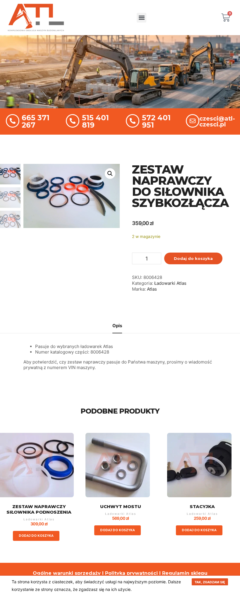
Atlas (152, 289)
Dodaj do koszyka (193, 258)
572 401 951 (156, 121)
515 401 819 (95, 121)
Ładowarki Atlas (170, 283)
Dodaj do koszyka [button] (36, 536)
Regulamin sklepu (185, 573)
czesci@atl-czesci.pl (217, 121)
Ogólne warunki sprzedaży (67, 573)
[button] (141, 18)
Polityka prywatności (131, 573)
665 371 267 (35, 121)
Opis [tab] (117, 325)
